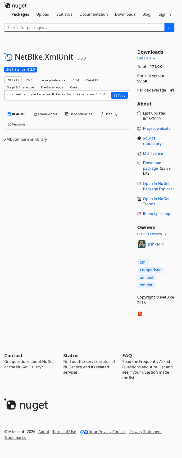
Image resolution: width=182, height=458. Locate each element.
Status (70, 355)
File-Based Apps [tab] (52, 87)
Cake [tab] (73, 87)
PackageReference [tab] (52, 80)
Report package (157, 213)
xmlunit (147, 277)
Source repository (152, 140)
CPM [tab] (76, 80)
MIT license (153, 153)
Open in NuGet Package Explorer (158, 186)
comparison (151, 269)
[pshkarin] (141, 244)
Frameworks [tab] (47, 114)
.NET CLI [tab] (13, 80)
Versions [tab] (18, 124)
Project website (157, 128)
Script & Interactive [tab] (20, 87)
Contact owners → (151, 233)
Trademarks (15, 437)
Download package (152, 165)
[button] (119, 95)
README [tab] (18, 114)
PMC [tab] (29, 80)
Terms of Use (64, 431)
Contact (13, 355)
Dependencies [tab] (80, 114)
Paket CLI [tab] (93, 80)
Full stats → (146, 58)
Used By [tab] (110, 114)
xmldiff (146, 285)
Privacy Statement (145, 431)
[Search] (169, 27)
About (43, 431)
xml (143, 262)
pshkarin (156, 244)
